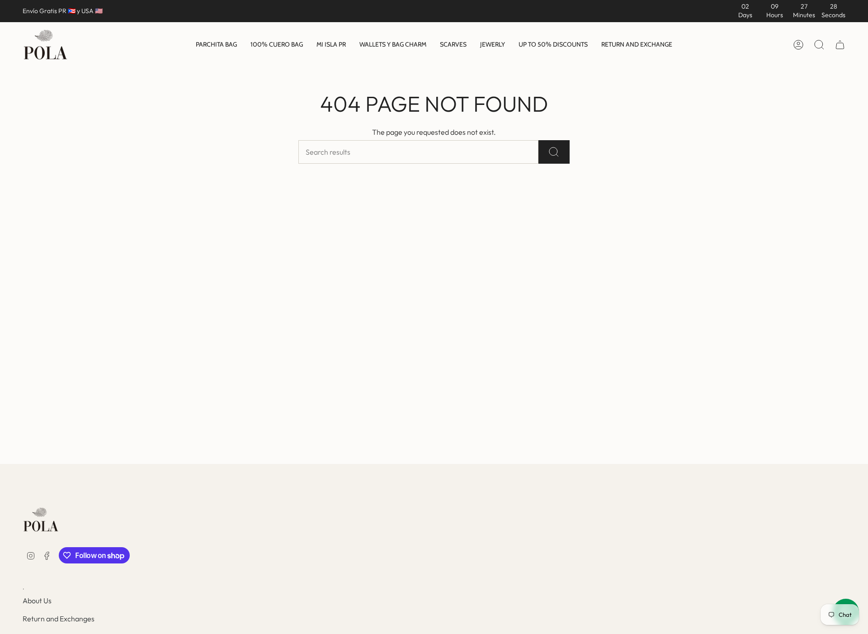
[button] (216, 45)
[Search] (554, 152)
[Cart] (840, 44)
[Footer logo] (41, 520)
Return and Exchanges (58, 618)
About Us (37, 600)
